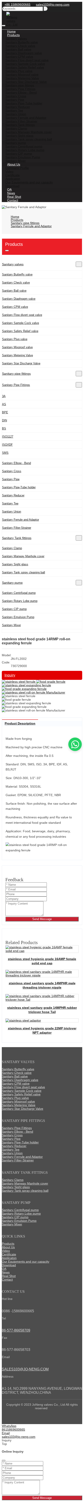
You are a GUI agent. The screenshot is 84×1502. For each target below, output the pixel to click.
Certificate (9, 1254)
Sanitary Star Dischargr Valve (21, 363)
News (6, 1272)
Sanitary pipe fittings (16, 373)
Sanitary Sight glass (15, 564)
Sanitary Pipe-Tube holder (19, 487)
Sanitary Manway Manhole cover (23, 556)
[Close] (3, 1460)
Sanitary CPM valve (15, 306)
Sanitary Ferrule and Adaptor (20, 519)
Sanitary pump (12, 582)
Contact (12, 200)
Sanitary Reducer (13, 495)
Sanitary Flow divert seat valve (22, 315)
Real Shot (9, 1276)
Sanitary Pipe (10, 479)
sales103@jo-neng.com (52, 4)
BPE (5, 412)
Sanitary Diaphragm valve (18, 298)
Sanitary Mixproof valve (17, 347)
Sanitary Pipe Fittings (16, 385)
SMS (5, 452)
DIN (4, 420)
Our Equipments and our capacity (29, 182)
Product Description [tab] (20, 723)
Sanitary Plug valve (14, 339)
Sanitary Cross (11, 471)
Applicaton (9, 1258)
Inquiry (9, 675)
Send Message (42, 919)
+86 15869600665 (17, 4)
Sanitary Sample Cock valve (20, 323)
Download (9, 1265)
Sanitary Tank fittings (16, 538)
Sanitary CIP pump (14, 609)
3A (4, 396)
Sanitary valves (13, 264)
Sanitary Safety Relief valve (20, 331)
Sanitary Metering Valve (17, 355)
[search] (45, 9)
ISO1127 (7, 436)
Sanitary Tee (10, 503)
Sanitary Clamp (12, 548)
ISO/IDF (7, 444)
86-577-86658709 (16, 1330)
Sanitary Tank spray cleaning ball (23, 572)
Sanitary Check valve (16, 282)
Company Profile (17, 168)
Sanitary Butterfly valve (17, 274)
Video (6, 1251)
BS (4, 428)
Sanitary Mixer (11, 625)
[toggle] (3, 25)
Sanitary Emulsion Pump (18, 617)
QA (4, 1269)
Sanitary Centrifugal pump (19, 593)
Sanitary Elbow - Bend (16, 463)
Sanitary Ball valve (14, 290)
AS (4, 404)
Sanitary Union (11, 511)
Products (8, 1243)
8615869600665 (13, 1429)
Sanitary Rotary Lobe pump (19, 601)
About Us (8, 1247)
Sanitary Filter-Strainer (16, 527)
